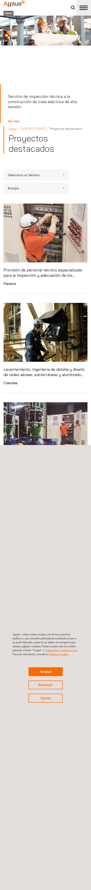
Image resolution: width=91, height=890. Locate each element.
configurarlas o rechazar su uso (61, 650)
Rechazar (45, 685)
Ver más (14, 121)
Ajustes (45, 698)
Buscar (73, 7)
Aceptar (46, 671)
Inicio (12, 128)
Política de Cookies (58, 654)
